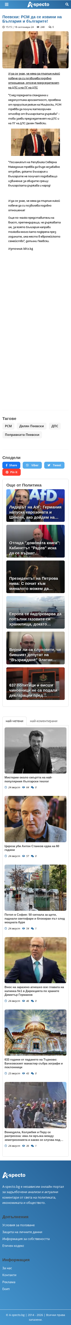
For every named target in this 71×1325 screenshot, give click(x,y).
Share (13, 465)
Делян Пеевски (31, 426)
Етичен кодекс (13, 1246)
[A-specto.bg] (38, 4)
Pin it (13, 472)
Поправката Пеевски (22, 435)
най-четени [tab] (14, 721)
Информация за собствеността (26, 1239)
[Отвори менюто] (6, 4)
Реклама (8, 1282)
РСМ (8, 426)
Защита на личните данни (22, 1232)
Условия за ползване (18, 1225)
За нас (7, 1268)
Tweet (56, 465)
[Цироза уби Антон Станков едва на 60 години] (35, 819)
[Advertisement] (35, 290)
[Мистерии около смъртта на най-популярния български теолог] (35, 750)
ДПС (54, 426)
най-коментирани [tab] (43, 721)
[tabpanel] (35, 941)
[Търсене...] (67, 4)
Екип (6, 1289)
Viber (34, 465)
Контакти (9, 1275)
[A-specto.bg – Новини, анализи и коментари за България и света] (13, 1178)
